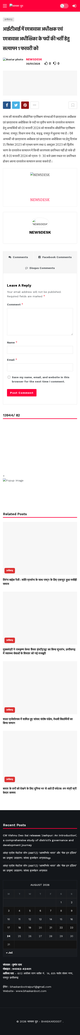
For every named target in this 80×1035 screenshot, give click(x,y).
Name (12, 342)
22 (61, 927)
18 (19, 927)
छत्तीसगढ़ (8, 19)
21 (51, 927)
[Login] (74, 6)
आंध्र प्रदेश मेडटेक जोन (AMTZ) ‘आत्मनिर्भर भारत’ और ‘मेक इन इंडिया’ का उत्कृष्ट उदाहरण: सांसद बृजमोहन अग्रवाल (40, 868)
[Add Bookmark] (73, 105)
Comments (20, 257)
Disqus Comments (42, 268)
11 (19, 919)
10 (8, 919)
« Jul (9, 952)
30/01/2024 (33, 64)
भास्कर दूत (32, 1021)
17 (8, 927)
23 (71, 927)
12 (30, 919)
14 (51, 919)
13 (40, 919)
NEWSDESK (34, 59)
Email (12, 359)
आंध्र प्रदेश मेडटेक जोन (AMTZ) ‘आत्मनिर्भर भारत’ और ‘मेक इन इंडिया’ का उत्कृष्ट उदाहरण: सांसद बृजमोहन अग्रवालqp (40, 855)
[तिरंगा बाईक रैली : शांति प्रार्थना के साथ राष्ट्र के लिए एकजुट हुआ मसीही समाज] (40, 548)
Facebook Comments (57, 257)
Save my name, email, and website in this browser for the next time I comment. (40, 379)
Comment (15, 304)
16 (71, 919)
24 (8, 936)
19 (30, 927)
